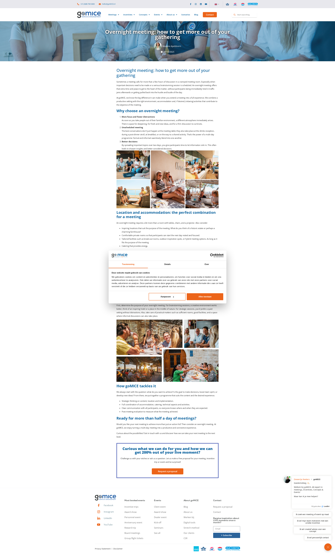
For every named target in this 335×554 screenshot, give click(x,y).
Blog (196, 14)
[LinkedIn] (201, 4)
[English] (216, 4)
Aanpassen (166, 296)
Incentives (127, 14)
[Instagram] (196, 4)
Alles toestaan (205, 296)
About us (171, 14)
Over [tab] (207, 264)
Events (157, 14)
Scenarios (185, 14)
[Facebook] (191, 4)
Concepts (143, 14)
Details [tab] (167, 264)
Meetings (112, 14)
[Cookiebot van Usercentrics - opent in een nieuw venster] (212, 255)
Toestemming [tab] (128, 264)
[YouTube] (206, 4)
